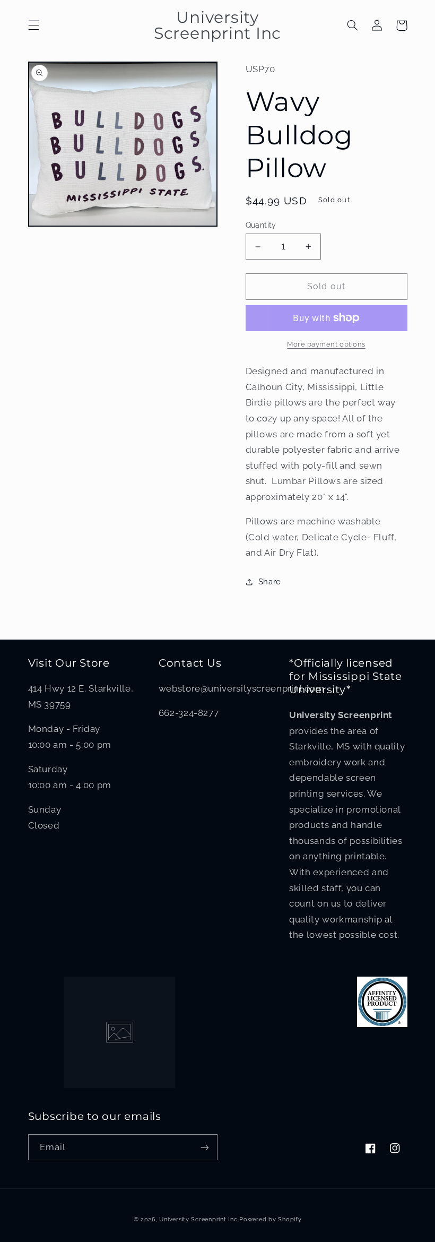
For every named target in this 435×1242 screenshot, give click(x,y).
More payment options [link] (326, 344)
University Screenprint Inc (198, 1219)
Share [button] (269, 581)
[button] (33, 25)
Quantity (261, 225)
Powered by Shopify (270, 1219)
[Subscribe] (205, 1147)
